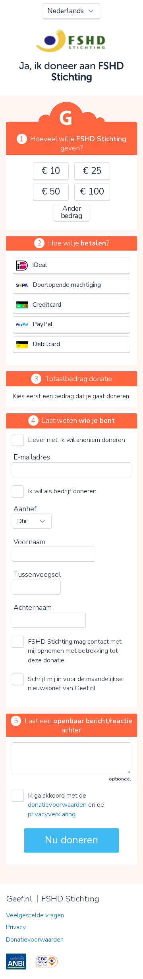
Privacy (16, 927)
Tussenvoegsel (37, 574)
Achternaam (33, 607)
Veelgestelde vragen (35, 915)
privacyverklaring (51, 814)
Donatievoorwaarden (35, 939)
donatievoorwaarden (57, 804)
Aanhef (25, 509)
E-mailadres (32, 457)
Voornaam (29, 542)
